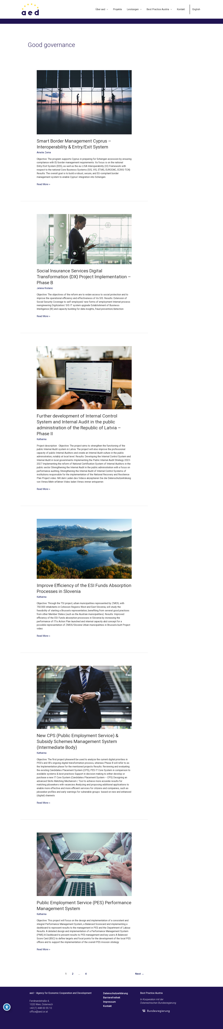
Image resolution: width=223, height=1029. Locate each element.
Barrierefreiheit (111, 997)
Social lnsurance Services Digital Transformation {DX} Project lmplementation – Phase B (84, 276)
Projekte (117, 9)
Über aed (100, 9)
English (196, 9)
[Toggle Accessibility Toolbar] (6, 1007)
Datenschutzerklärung (115, 993)
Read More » (43, 184)
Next (139, 973)
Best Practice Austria (158, 9)
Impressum (109, 1001)
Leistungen (133, 9)
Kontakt (181, 9)
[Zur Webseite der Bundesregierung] (166, 1010)
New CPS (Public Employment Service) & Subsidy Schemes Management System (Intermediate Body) (77, 741)
